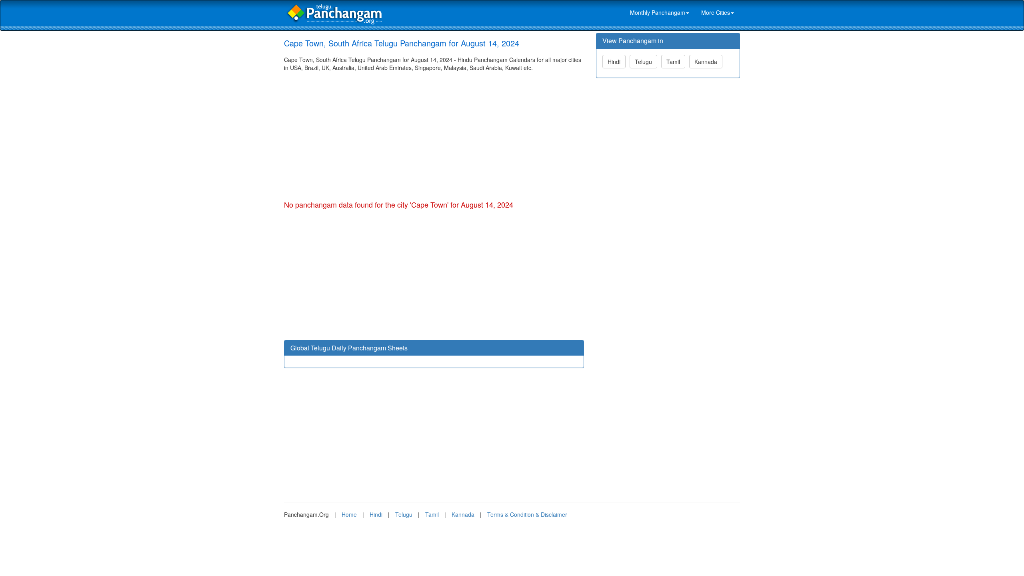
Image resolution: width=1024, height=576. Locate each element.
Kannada (705, 62)
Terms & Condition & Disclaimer (527, 514)
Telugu (643, 62)
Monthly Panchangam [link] (657, 12)
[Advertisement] (434, 132)
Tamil (673, 62)
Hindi (614, 62)
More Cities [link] (715, 12)
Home (349, 514)
